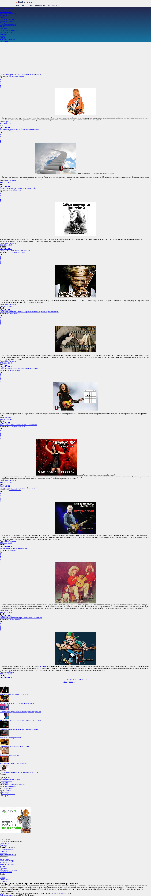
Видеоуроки (4, 859)
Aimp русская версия (8, 786)
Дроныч (8, 122)
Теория (2, 26)
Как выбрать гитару (7, 19)
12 (80, 680)
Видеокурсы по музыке (8, 25)
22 (87, 680)
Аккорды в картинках (7, 23)
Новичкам (3, 15)
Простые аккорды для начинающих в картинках (17, 703)
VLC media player (7, 788)
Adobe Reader (6, 790)
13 (82, 680)
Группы (2, 36)
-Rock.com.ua (24, 2)
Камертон (3, 853)
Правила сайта (5, 843)
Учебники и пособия (7, 39)
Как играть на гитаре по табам (10, 738)
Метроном (3, 10)
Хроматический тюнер (8, 14)
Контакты (3, 845)
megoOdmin (9, 610)
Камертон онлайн (6, 12)
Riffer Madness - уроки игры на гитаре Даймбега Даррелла (20, 712)
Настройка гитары (6, 21)
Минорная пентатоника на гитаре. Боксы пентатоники (19, 729)
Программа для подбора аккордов (13, 784)
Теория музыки (14, 131)
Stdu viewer (5, 792)
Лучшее (2, 17)
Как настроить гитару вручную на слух (14, 763)
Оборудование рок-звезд (8, 30)
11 (77, 680)
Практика (3, 28)
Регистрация (4, 879)
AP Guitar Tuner (6, 781)
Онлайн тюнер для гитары (10, 779)
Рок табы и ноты (6, 32)
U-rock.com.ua (45, 666)
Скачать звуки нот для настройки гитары (14, 746)
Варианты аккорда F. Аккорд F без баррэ (14, 694)
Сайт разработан (6, 895)
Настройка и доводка (16, 76)
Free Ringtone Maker (8, 794)
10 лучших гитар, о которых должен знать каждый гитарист (21, 720)
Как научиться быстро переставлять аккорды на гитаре (19, 772)
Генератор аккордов (7, 8)
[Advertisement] (75, 57)
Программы (4, 41)
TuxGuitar (4, 783)
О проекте (3, 881)
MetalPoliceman (10, 181)
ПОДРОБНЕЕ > (6, 127)
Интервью (3, 34)
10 (75, 680)
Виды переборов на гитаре (9, 755)
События (3, 38)
